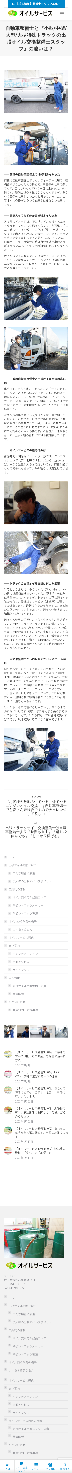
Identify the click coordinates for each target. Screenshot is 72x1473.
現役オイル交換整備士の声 (29, 986)
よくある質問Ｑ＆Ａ (21, 1370)
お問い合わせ (17, 1002)
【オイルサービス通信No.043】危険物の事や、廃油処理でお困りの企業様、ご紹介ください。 (40, 1112)
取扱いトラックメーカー (28, 905)
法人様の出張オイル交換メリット (34, 881)
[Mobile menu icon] (62, 13)
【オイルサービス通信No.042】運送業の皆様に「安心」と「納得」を (40, 1151)
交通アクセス (21, 962)
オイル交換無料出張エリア (29, 897)
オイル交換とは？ (22, 1469)
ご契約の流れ (17, 889)
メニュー (36, 1469)
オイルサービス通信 (21, 938)
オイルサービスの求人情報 (25, 1421)
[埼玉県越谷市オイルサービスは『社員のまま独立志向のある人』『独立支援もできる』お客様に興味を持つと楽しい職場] (61, 1031)
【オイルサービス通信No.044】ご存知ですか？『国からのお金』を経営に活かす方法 (40, 1056)
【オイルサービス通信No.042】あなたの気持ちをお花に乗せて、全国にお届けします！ (41, 1132)
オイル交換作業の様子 (23, 921)
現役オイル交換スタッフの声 (31, 1429)
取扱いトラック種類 (25, 913)
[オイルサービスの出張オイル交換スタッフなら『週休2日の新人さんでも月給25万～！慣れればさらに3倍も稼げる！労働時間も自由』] (10, 1031)
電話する (65, 1469)
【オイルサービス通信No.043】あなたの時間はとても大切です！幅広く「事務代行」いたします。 (40, 1092)
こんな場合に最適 (24, 873)
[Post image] (8, 1054)
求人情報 (14, 978)
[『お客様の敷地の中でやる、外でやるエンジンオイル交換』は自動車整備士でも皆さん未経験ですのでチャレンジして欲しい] (48, 1031)
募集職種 (18, 994)
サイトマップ (21, 970)
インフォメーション (25, 954)
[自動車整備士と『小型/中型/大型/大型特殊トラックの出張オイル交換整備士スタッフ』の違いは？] (36, 1031)
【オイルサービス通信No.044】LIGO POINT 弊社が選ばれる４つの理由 (37, 1074)
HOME (12, 857)
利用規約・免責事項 (25, 1010)
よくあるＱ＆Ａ (22, 929)
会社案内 (14, 946)
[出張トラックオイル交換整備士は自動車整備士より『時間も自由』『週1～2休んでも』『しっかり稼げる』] (23, 1031)
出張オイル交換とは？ (23, 865)
